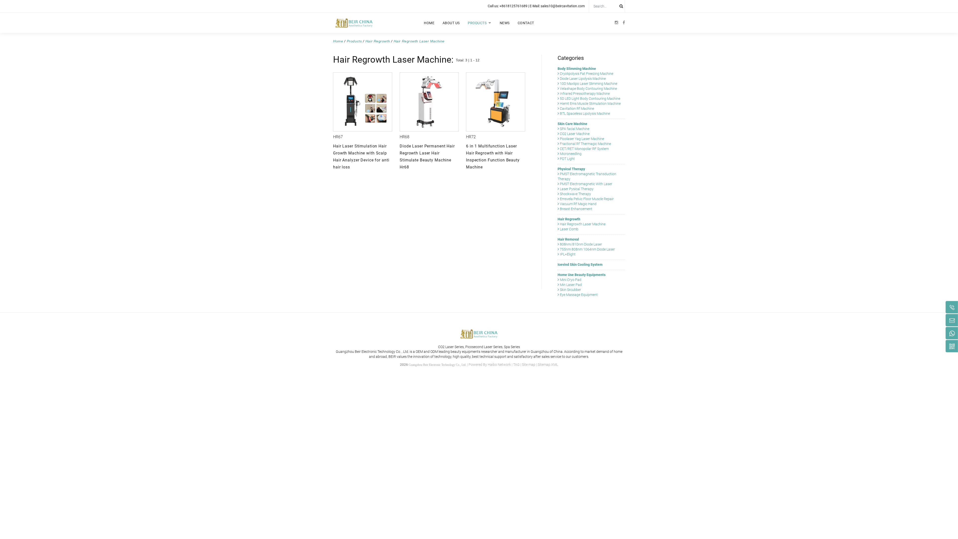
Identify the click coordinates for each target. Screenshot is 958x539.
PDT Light (567, 159)
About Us (451, 23)
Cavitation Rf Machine (576, 109)
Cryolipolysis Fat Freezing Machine (586, 74)
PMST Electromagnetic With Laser (585, 184)
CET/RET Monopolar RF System (584, 149)
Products (477, 23)
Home (429, 23)
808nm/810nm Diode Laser (580, 244)
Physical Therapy (571, 169)
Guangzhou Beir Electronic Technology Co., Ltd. (437, 365)
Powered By (478, 365)
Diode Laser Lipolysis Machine (582, 79)
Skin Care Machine (572, 124)
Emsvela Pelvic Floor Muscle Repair (586, 199)
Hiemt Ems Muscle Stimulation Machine (590, 104)
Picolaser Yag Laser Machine (581, 139)
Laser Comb (568, 229)
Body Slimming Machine (577, 69)
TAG (516, 365)
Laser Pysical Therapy (576, 189)
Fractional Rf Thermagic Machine (585, 144)
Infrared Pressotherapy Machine (584, 94)
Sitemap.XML (548, 365)
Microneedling (570, 154)
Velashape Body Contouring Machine (588, 89)
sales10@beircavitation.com (563, 6)
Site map (528, 365)
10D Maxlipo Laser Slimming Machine (588, 84)
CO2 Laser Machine (574, 134)
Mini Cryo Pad (570, 280)
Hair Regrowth (377, 41)
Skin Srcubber (570, 290)
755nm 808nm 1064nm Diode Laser (587, 249)
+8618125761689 (513, 6)
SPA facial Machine (574, 129)
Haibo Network (499, 365)
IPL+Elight (567, 254)
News (505, 23)
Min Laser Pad (570, 285)
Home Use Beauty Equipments (581, 275)
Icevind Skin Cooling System (580, 265)
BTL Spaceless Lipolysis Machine (584, 114)
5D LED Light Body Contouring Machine (589, 99)
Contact (526, 23)
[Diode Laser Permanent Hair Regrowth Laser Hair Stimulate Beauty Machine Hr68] (429, 102)
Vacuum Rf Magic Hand (578, 204)
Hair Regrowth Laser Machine (419, 41)
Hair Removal (568, 239)
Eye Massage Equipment (578, 295)
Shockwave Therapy (575, 194)
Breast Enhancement (575, 209)
